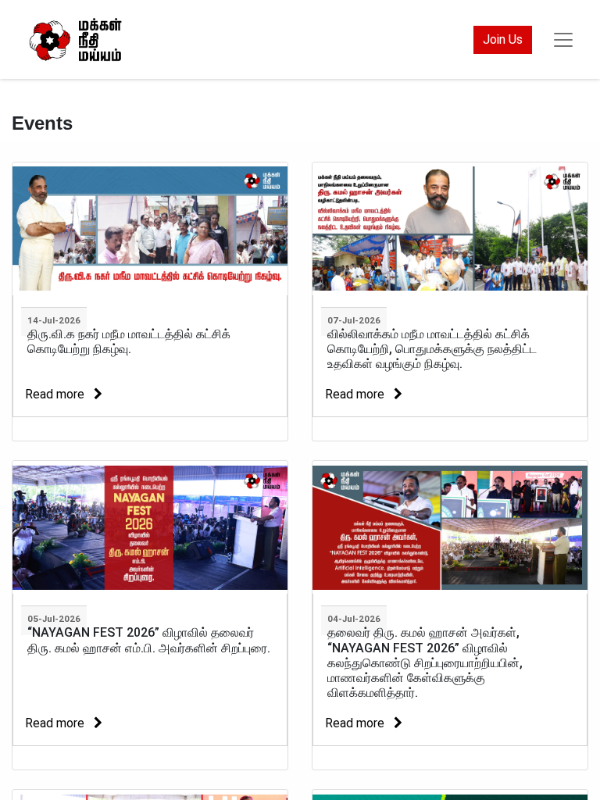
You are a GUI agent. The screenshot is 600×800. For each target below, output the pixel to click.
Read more (56, 394)
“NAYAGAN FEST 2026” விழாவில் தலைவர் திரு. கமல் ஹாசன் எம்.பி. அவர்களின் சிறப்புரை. (148, 640)
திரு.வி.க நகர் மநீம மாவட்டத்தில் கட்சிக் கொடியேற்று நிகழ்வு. (128, 341)
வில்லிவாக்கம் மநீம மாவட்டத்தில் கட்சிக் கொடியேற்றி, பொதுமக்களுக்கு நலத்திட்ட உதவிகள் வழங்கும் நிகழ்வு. (432, 349)
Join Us (503, 39)
